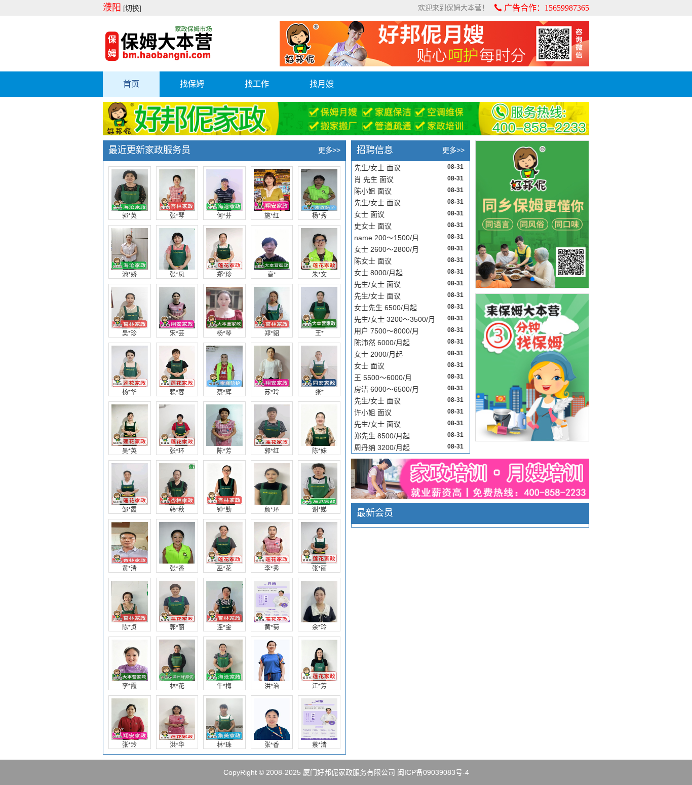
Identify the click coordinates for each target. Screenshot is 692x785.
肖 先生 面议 (374, 179)
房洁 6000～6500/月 (386, 389)
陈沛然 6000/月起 (382, 343)
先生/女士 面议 (377, 168)
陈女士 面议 (373, 261)
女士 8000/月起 (378, 273)
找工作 (257, 84)
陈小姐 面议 (373, 191)
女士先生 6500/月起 (385, 308)
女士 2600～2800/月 (386, 249)
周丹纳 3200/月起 (382, 447)
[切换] (132, 8)
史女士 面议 (373, 226)
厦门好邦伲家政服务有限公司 (349, 772)
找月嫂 (322, 84)
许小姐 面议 (373, 412)
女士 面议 (369, 214)
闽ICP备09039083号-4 (433, 772)
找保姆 (192, 84)
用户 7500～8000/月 (386, 331)
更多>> (329, 150)
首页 (131, 84)
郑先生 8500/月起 (382, 436)
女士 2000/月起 (378, 354)
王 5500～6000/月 (383, 377)
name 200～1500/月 (386, 238)
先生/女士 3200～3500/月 (394, 319)
